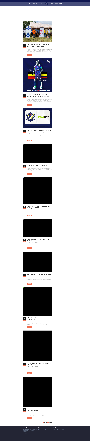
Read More (29, 54)
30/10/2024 (29, 209)
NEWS (41, 3)
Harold (32, 277)
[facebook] (84, 0)
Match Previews (36, 209)
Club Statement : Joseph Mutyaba (37, 165)
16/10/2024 (29, 277)
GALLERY (52, 3)
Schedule (46, 430)
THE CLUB (33, 3)
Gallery (39, 430)
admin (32, 133)
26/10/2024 (29, 242)
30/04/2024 (29, 412)
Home (39, 429)
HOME (29, 3)
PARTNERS (60, 3)
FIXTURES (56, 3)
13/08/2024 (29, 366)
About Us (46, 429)
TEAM (37, 3)
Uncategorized (36, 133)
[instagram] (88, 0)
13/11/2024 (29, 133)
